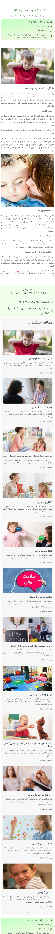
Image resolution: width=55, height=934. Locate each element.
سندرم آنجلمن (45, 892)
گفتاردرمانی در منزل (42, 502)
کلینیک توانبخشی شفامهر (27, 10)
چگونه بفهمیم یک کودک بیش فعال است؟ (30, 646)
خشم (23, 147)
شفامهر (20, 270)
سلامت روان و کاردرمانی (40, 597)
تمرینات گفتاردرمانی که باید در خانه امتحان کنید (27, 456)
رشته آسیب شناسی (42, 407)
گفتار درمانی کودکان (42, 843)
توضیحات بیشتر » (46, 373)
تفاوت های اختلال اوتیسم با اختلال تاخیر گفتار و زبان (28, 745)
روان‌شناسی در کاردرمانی (40, 795)
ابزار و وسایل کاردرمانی (41, 694)
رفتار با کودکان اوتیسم (40, 358)
